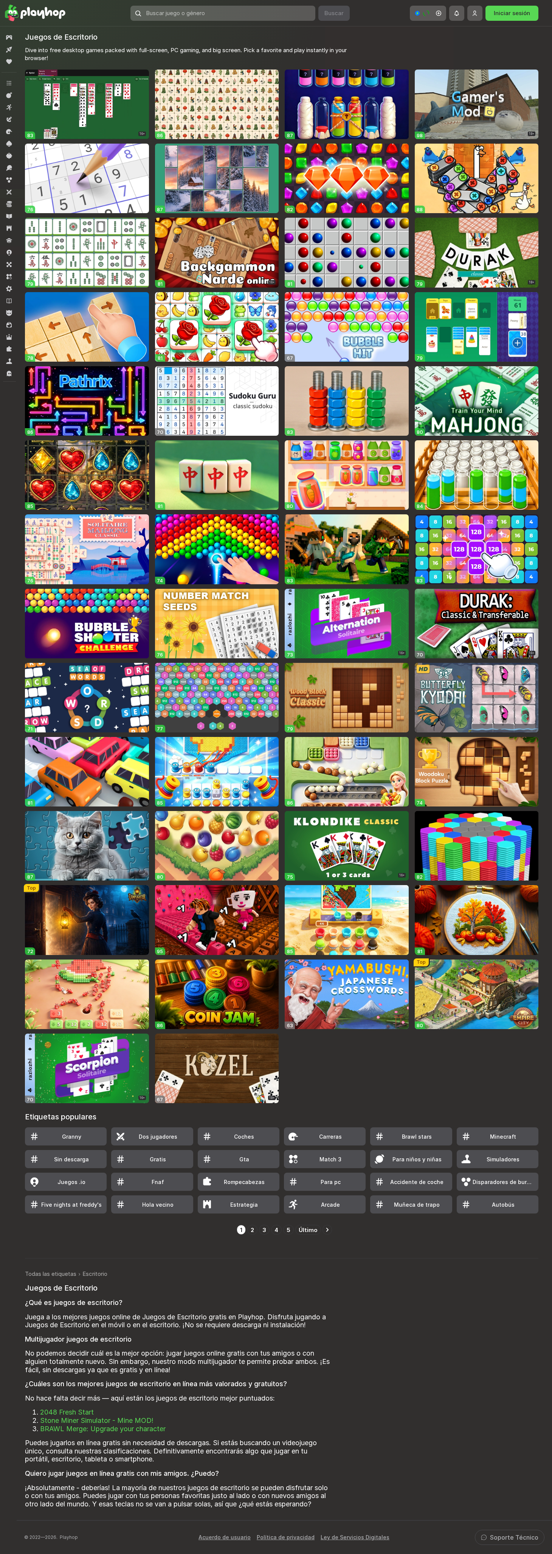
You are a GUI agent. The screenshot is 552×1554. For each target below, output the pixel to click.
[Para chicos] (9, 313)
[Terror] (9, 373)
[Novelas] (9, 301)
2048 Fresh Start (67, 1412)
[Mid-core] (9, 289)
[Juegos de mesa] (9, 264)
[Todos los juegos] (9, 37)
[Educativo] (9, 216)
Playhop (69, 1537)
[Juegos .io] (9, 252)
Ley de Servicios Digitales (355, 1537)
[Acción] (9, 95)
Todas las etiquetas (50, 1273)
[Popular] (9, 62)
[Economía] (9, 204)
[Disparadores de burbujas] (9, 180)
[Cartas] (9, 144)
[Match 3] (9, 277)
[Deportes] (9, 168)
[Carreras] (9, 131)
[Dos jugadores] (9, 192)
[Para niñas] (9, 325)
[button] (428, 13)
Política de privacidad (286, 1537)
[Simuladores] (9, 361)
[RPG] (9, 337)
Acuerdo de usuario (224, 1537)
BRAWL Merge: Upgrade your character (103, 1429)
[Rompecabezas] (9, 349)
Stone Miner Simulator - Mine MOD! (97, 1420)
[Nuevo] (9, 49)
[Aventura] (9, 119)
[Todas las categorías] (9, 83)
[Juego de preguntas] (9, 240)
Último (308, 1230)
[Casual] (9, 156)
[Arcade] (9, 107)
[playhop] (35, 13)
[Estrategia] (9, 228)
